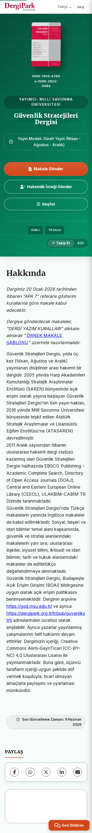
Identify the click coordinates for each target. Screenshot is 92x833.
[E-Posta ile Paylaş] (77, 772)
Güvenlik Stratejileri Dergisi (46, 119)
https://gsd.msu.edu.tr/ (29, 606)
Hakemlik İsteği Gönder (49, 186)
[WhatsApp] (30, 772)
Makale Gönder (48, 168)
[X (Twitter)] (46, 772)
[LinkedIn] (61, 772)
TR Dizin (54, 230)
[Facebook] (14, 772)
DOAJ (35, 230)
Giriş (80, 7)
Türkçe (62, 7)
